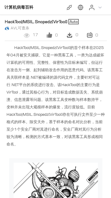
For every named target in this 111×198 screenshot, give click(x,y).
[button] (81, 7)
